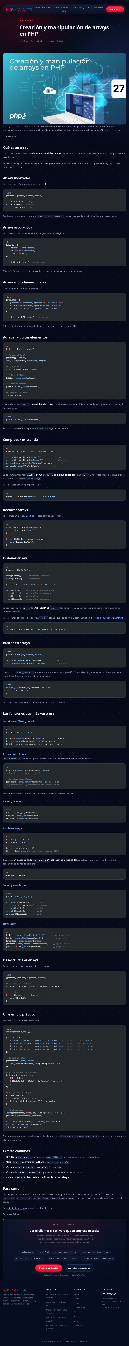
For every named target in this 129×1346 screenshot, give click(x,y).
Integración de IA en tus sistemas (95, 1252)
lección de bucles (28, 515)
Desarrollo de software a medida (29, 1258)
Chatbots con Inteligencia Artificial (35, 1252)
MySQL (82, 7)
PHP (74, 7)
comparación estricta (58, 702)
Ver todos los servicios (79, 1268)
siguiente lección (16, 1208)
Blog (90, 7)
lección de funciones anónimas (108, 617)
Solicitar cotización (48, 1268)
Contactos (98, 7)
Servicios (46, 7)
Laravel (56, 7)
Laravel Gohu (64, 9)
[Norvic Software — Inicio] (18, 9)
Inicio (37, 7)
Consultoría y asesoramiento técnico (98, 1258)
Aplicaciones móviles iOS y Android (63, 1258)
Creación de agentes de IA (65, 1252)
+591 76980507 (115, 9)
